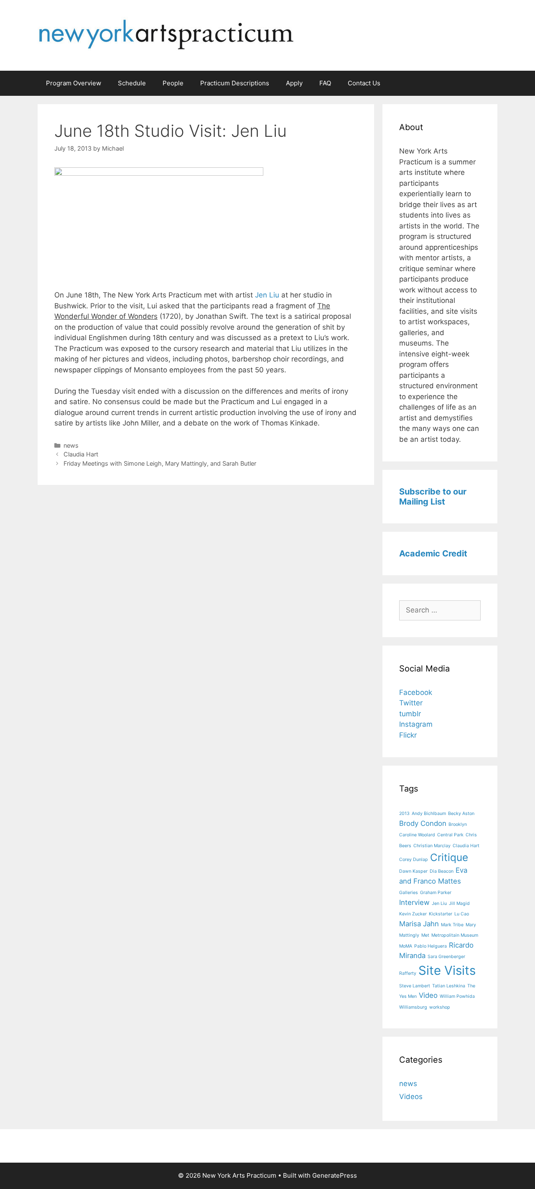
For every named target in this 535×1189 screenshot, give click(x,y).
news (71, 445)
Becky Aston (461, 813)
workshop (439, 1007)
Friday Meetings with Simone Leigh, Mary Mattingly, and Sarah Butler (160, 463)
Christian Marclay (432, 845)
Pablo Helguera (430, 946)
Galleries (408, 892)
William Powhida (457, 996)
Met (425, 935)
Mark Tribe (452, 925)
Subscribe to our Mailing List (432, 497)
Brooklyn (457, 824)
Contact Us (364, 83)
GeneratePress (334, 1175)
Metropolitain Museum (454, 935)
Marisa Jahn (419, 924)
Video (428, 995)
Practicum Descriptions (234, 83)
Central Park (450, 835)
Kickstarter (440, 914)
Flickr (408, 735)
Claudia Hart (81, 454)
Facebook (415, 692)
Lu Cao (461, 914)
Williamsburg (413, 1007)
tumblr (410, 714)
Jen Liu (267, 295)
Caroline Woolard (417, 835)
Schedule (132, 83)
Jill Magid (459, 903)
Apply (294, 83)
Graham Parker (435, 892)
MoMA (405, 946)
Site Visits (447, 970)
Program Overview (73, 83)
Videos (411, 1096)
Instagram (416, 724)
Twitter (411, 703)
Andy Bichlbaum (429, 813)
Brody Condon (422, 823)
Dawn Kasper (413, 871)
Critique (449, 857)
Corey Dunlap (413, 859)
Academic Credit (433, 553)
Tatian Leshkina (448, 986)
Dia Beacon (441, 871)
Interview (414, 902)
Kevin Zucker (413, 914)
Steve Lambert (414, 986)
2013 (404, 813)
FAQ (325, 83)
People (173, 83)
